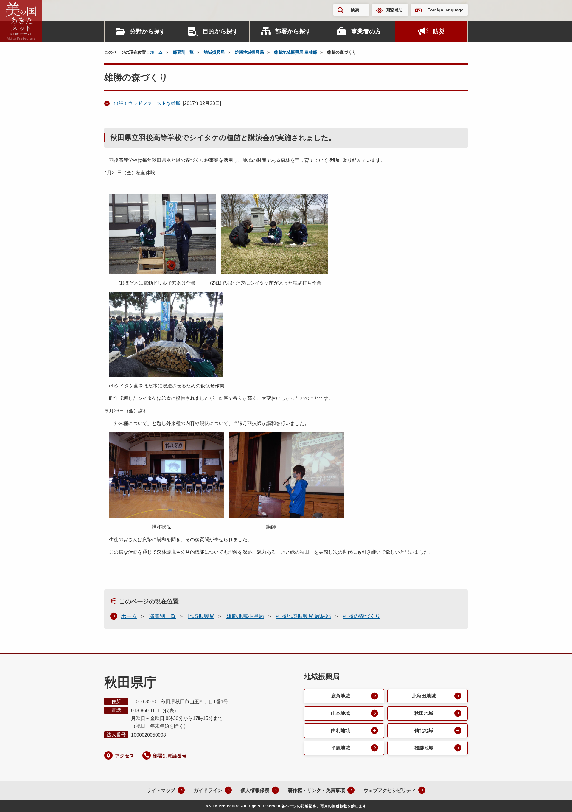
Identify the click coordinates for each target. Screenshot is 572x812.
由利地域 (340, 730)
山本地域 (340, 713)
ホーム (156, 52)
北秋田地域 (424, 695)
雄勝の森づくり (361, 616)
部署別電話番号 (169, 755)
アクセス (124, 755)
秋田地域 (423, 713)
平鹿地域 (340, 747)
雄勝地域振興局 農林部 (295, 52)
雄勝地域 (423, 747)
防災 (439, 31)
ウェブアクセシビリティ (389, 790)
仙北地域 (423, 730)
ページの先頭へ (555, 799)
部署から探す (293, 31)
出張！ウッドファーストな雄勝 (147, 103)
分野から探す (148, 31)
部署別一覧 (183, 52)
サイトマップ (161, 790)
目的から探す (220, 31)
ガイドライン (208, 790)
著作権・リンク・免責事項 (316, 790)
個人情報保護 (255, 790)
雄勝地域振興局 (249, 52)
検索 (355, 9)
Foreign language (446, 9)
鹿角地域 (340, 695)
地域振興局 (214, 52)
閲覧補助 (394, 9)
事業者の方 (366, 31)
